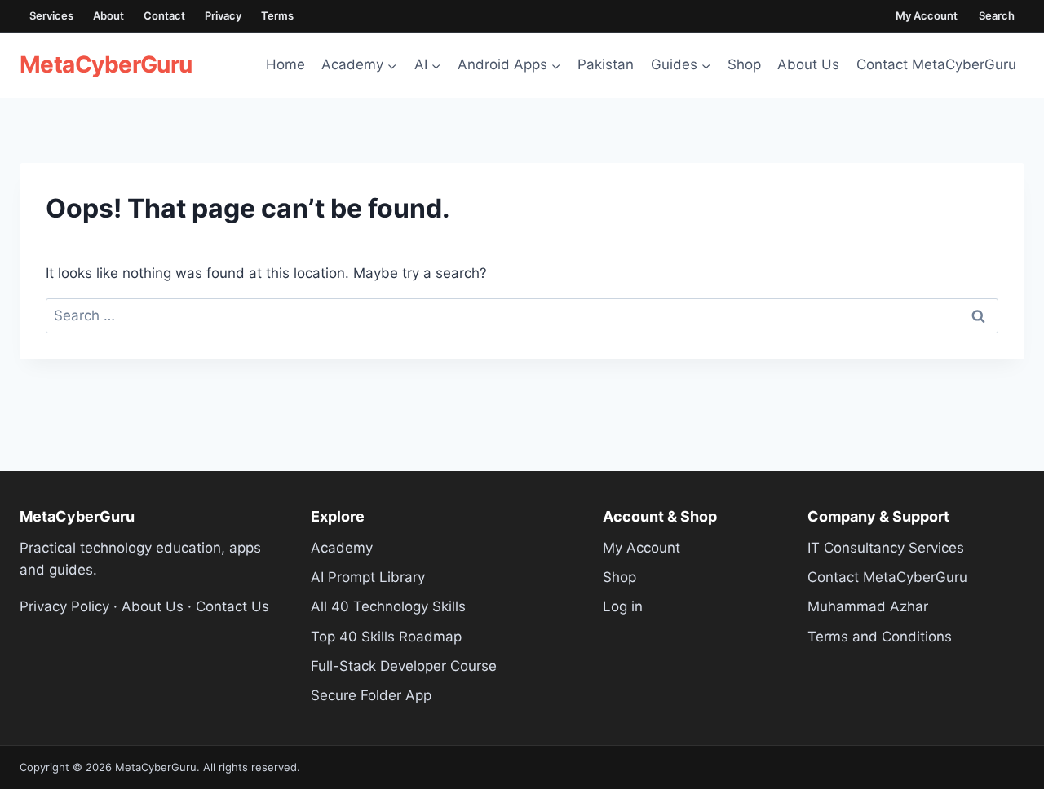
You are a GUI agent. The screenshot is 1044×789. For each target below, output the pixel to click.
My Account (927, 15)
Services (51, 15)
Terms (277, 15)
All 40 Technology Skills (388, 606)
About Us (808, 64)
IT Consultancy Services (885, 548)
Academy (342, 548)
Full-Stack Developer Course (404, 666)
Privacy (223, 15)
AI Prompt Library (368, 577)
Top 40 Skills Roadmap (386, 636)
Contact (164, 15)
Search (997, 15)
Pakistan (605, 64)
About (108, 15)
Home (285, 64)
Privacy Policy (64, 606)
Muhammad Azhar (867, 606)
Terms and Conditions (879, 636)
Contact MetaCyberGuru (936, 64)
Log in (623, 606)
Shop (744, 64)
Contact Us (232, 606)
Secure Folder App (371, 695)
